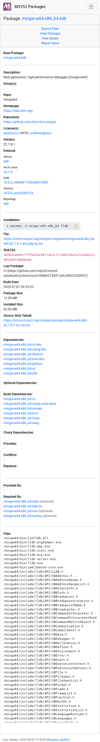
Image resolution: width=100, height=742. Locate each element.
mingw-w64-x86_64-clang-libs (24, 349)
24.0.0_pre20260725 (18, 193)
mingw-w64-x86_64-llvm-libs (23, 359)
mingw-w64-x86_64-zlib (20, 373)
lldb (6, 161)
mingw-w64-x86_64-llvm (20, 413)
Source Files (50, 29)
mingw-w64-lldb (14, 58)
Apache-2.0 (11, 133)
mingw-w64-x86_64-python (22, 364)
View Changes (50, 33)
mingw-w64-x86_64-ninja (21, 418)
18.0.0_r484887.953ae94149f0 (25, 182)
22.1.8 (8, 172)
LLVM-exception (40, 133)
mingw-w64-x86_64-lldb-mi (22, 506)
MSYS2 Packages (29, 6)
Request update (58, 739)
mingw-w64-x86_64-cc (19, 399)
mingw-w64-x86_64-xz (19, 368)
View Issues (50, 38)
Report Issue (50, 43)
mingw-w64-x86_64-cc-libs (22, 344)
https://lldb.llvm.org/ (18, 111)
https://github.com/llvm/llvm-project (29, 122)
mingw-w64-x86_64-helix (21, 501)
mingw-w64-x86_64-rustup (22, 516)
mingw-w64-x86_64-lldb (44, 18)
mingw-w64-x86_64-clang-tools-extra (29, 404)
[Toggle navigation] (91, 7)
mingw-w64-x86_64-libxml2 (23, 354)
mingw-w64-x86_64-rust (20, 511)
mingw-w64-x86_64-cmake (22, 408)
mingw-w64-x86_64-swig (21, 423)
